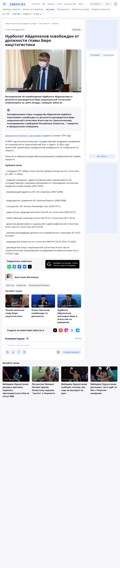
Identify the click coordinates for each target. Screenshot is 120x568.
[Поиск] (115, 4)
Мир (43, 4)
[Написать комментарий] (43, 345)
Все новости (44, 23)
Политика (36, 4)
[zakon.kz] (17, 4)
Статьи (59, 4)
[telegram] (14, 267)
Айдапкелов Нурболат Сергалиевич (23, 135)
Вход (79, 338)
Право (80, 4)
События (55, 23)
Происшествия (70, 4)
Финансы (51, 4)
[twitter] (30, 267)
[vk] (24, 267)
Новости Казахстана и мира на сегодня (21, 23)
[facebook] (19, 267)
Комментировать (71, 352)
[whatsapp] (9, 267)
